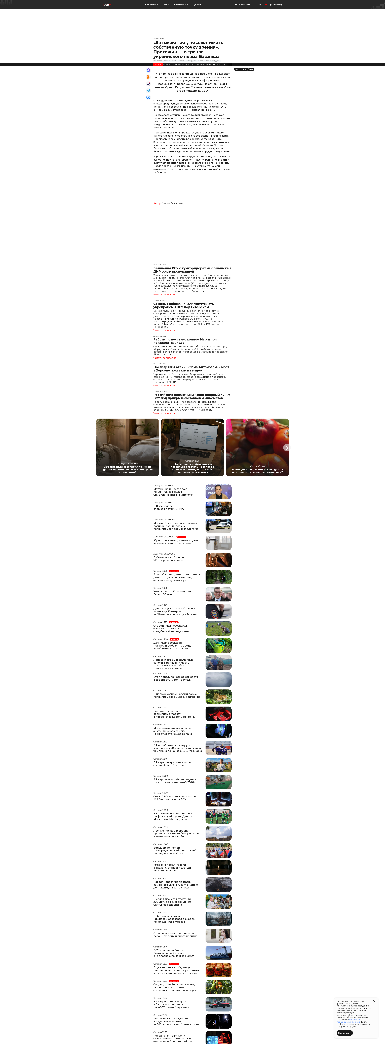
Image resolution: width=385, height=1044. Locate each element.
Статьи (166, 5)
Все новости (151, 5)
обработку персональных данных (348, 1020)
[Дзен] (244, 69)
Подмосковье (181, 5)
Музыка (174, 64)
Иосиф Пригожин (184, 64)
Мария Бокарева (172, 203)
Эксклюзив (158, 64)
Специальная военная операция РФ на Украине (209, 64)
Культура (166, 64)
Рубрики (197, 5)
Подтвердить (345, 1033)
